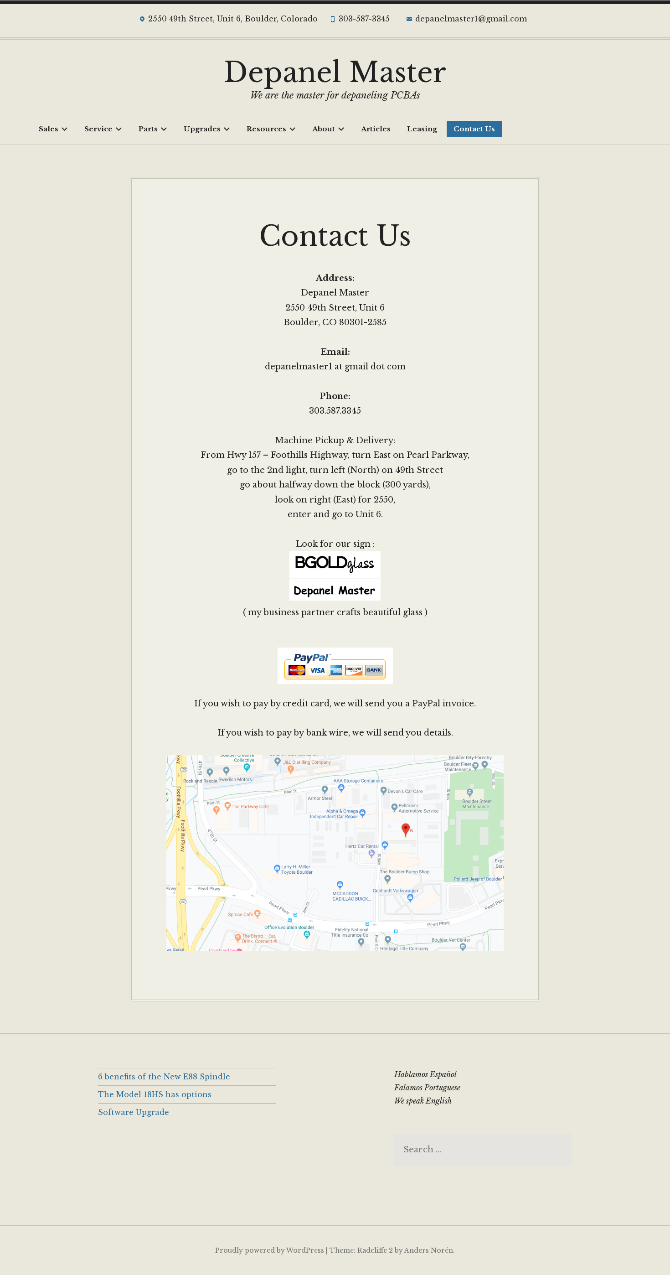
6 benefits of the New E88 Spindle (164, 1076)
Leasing (422, 128)
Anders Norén (428, 1250)
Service (98, 128)
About (323, 128)
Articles (376, 128)
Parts (148, 128)
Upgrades (202, 128)
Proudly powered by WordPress (269, 1250)
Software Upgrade (133, 1112)
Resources (266, 128)
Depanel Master (335, 72)
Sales (48, 128)
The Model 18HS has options (154, 1094)
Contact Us (474, 128)
